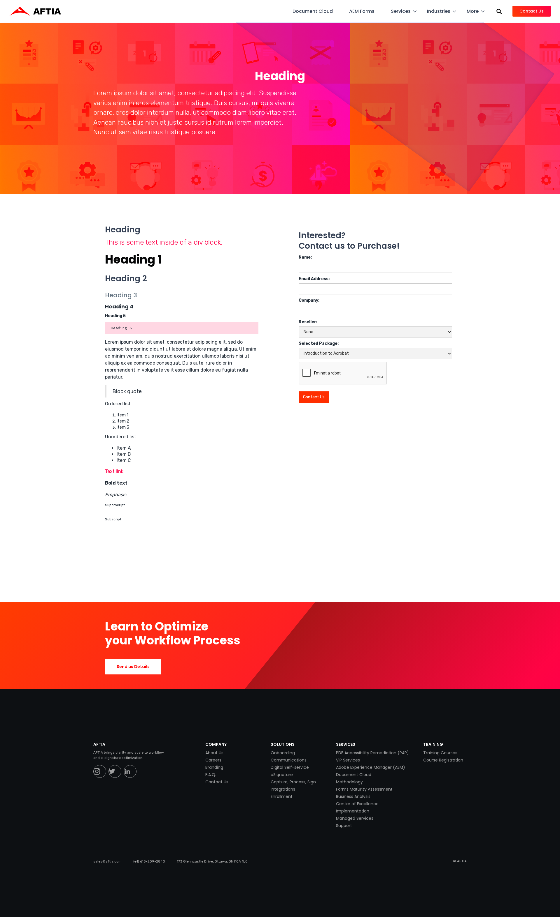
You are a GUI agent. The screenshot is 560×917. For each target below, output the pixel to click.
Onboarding (283, 753)
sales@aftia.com (107, 861)
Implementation (352, 811)
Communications (289, 760)
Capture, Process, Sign (293, 782)
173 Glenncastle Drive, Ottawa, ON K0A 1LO (212, 861)
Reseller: (308, 321)
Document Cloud (353, 775)
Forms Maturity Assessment (364, 789)
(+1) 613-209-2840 (149, 861)
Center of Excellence (357, 804)
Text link (114, 471)
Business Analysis (353, 796)
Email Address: (314, 278)
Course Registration (443, 760)
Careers (213, 760)
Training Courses (440, 753)
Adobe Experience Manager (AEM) (370, 767)
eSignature (282, 775)
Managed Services (354, 818)
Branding (214, 767)
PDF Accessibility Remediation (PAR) (372, 753)
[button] (316, 11)
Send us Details (133, 666)
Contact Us (216, 782)
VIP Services (348, 760)
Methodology (349, 782)
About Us (214, 753)
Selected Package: (319, 343)
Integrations (283, 789)
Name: (305, 257)
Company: (309, 300)
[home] (38, 11)
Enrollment (282, 796)
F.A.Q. (210, 775)
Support (344, 825)
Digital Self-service (290, 767)
